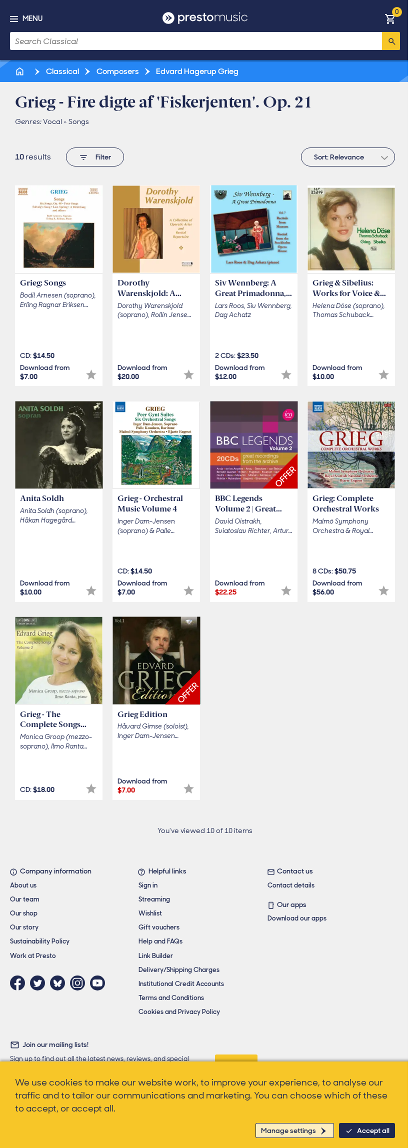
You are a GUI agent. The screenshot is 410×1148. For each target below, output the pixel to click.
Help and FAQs (160, 941)
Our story (24, 927)
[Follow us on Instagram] (80, 983)
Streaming (154, 899)
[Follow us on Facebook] (20, 983)
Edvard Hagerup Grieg (196, 71)
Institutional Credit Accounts (181, 984)
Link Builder (155, 956)
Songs (78, 121)
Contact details (291, 885)
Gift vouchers (159, 927)
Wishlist (150, 913)
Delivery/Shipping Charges (179, 970)
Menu (32, 19)
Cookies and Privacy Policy (179, 1012)
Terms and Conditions (171, 998)
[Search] (391, 41)
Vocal (52, 121)
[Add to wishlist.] (91, 374)
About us (23, 885)
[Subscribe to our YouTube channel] (100, 983)
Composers (117, 71)
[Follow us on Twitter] (40, 983)
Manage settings (288, 1130)
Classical (61, 71)
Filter (103, 157)
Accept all (373, 1130)
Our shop (24, 913)
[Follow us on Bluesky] (60, 983)
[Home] (20, 71)
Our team (25, 899)
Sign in (148, 885)
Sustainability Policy (40, 941)
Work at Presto (33, 956)
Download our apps (297, 918)
